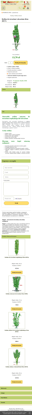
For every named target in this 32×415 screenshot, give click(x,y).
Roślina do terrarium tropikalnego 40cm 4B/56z (17, 257)
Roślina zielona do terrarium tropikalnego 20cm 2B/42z (17, 331)
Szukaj (20, 8)
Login (28, 8)
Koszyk (23, 6)
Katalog (12, 15)
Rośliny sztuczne (18, 15)
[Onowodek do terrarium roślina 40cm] (16, 37)
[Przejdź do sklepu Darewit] (16, 3)
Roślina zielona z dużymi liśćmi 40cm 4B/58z (17, 366)
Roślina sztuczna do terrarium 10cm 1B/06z (17, 293)
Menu (3, 8)
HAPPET (15, 82)
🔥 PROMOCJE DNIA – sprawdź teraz (9, 12)
